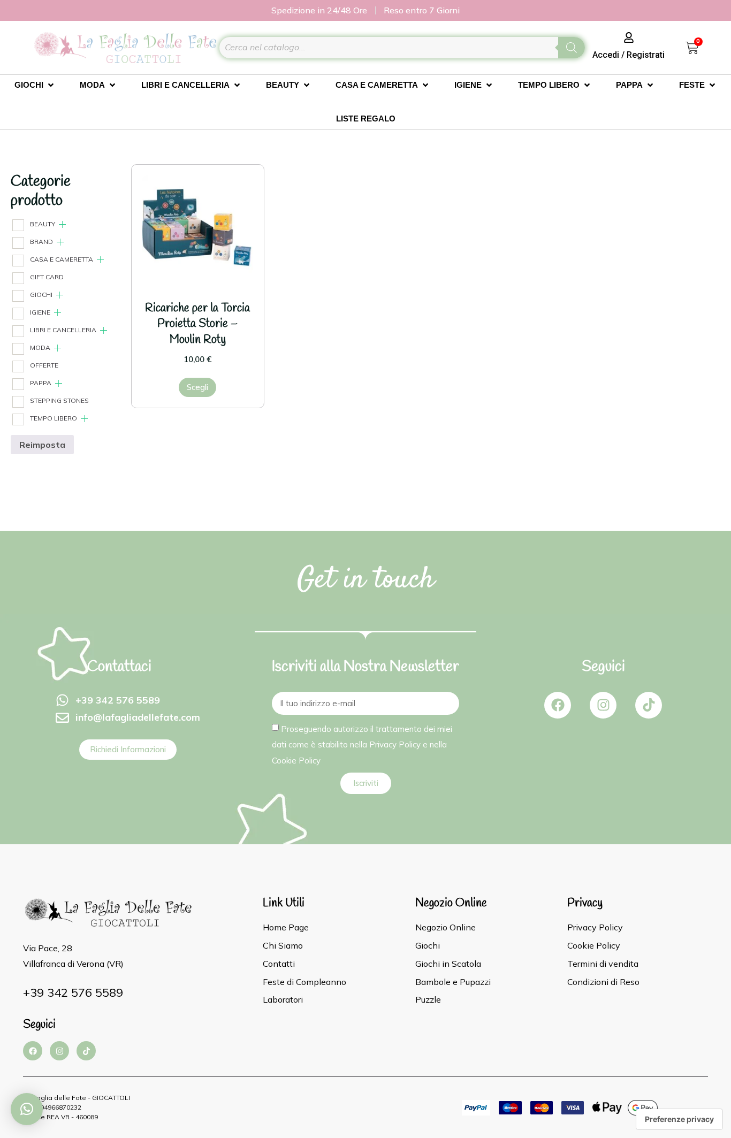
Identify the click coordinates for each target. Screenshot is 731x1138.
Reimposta (42, 444)
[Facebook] (557, 705)
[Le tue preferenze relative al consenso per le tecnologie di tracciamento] (679, 1119)
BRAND (41, 242)
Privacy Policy (395, 744)
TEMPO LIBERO (53, 418)
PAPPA (40, 383)
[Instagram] (603, 705)
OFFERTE (44, 365)
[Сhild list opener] (62, 224)
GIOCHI (41, 295)
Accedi (605, 55)
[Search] (571, 47)
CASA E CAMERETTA (61, 259)
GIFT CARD (47, 277)
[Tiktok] (648, 705)
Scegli (197, 387)
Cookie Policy (296, 760)
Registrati (646, 55)
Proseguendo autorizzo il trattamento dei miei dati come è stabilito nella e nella (362, 744)
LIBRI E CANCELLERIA (63, 330)
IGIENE (40, 312)
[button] (27, 1109)
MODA (40, 347)
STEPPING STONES (59, 400)
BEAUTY (42, 224)
